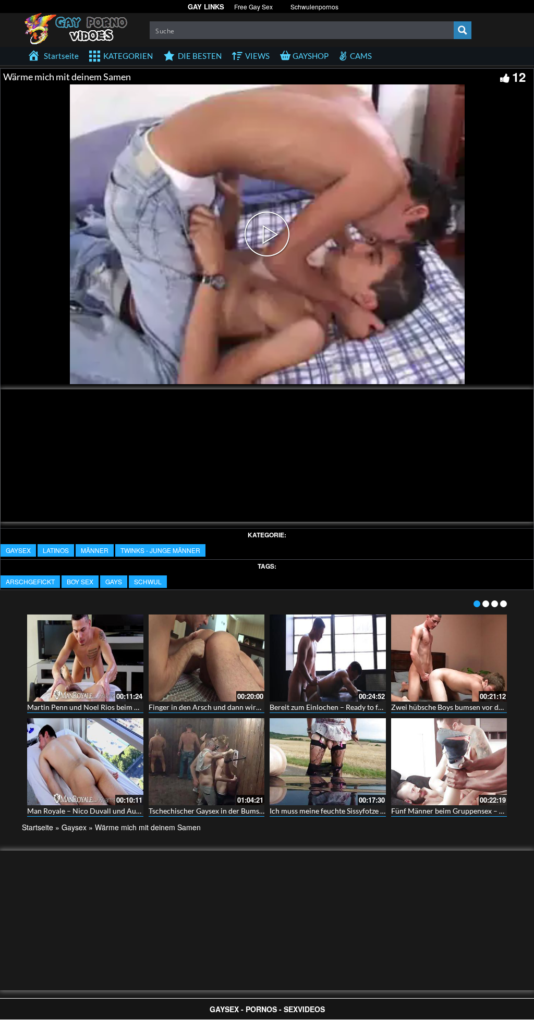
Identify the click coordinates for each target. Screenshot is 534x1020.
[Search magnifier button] (462, 30)
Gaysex (18, 550)
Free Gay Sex (253, 6)
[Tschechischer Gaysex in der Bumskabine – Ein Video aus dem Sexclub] (207, 761)
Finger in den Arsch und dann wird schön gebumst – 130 (239, 707)
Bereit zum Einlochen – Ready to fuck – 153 (339, 707)
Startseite (37, 827)
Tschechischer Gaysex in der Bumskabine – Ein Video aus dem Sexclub (261, 810)
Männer (94, 550)
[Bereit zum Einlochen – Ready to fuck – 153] (328, 658)
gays (113, 581)
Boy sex (80, 581)
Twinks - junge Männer (160, 550)
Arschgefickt (30, 581)
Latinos (56, 550)
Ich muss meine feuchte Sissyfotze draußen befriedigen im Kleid (372, 810)
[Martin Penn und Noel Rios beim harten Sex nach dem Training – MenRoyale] (85, 658)
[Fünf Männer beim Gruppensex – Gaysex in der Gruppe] (449, 761)
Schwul (148, 581)
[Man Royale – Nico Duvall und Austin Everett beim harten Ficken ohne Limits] (85, 761)
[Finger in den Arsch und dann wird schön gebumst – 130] (207, 658)
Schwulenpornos (314, 6)
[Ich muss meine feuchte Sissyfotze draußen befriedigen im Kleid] (328, 761)
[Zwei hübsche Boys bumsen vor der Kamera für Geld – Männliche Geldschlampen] (449, 658)
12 (519, 76)
